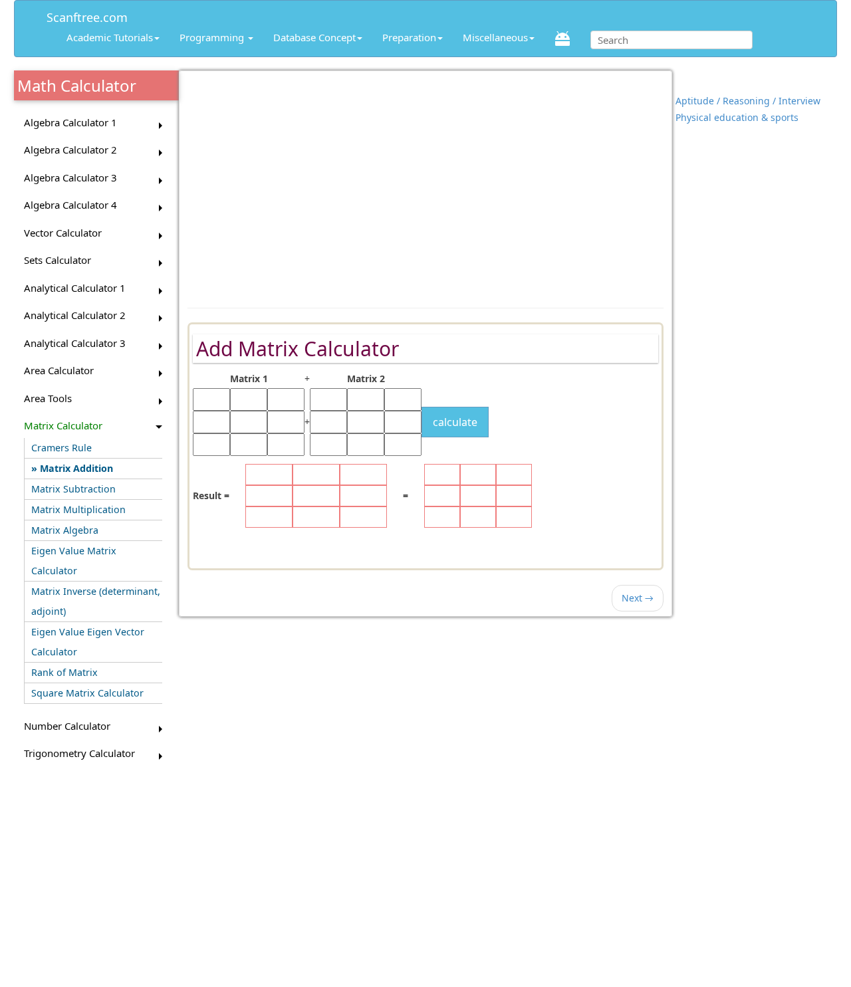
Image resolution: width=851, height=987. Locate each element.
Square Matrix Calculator (87, 693)
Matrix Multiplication (78, 509)
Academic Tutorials (109, 37)
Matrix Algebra (64, 530)
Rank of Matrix (64, 672)
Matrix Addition (76, 468)
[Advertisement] (425, 183)
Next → (638, 598)
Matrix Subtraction (73, 489)
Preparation (409, 37)
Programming (213, 37)
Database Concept (314, 37)
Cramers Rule (61, 447)
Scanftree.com (87, 15)
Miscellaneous (495, 37)
